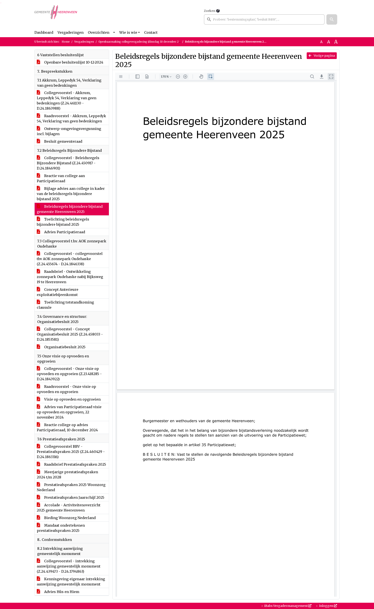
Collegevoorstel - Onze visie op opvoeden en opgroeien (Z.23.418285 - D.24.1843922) (69, 373)
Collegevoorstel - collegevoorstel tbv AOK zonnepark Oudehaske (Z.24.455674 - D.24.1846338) (70, 258)
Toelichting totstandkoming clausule (65, 305)
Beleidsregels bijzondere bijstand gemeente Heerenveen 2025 (70, 209)
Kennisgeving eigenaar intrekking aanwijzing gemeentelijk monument (71, 581)
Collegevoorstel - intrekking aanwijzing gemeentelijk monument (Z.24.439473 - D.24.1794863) (68, 566)
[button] (331, 19)
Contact (151, 32)
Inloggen (326, 606)
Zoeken (209, 11)
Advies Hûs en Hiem (61, 592)
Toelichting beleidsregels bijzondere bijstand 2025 (63, 222)
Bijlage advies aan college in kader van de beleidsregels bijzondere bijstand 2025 (71, 193)
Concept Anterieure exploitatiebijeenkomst (57, 292)
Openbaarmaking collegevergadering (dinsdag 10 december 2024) (141, 41)
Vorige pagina (324, 56)
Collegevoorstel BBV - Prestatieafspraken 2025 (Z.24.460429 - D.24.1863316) (71, 451)
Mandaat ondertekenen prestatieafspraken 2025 (61, 528)
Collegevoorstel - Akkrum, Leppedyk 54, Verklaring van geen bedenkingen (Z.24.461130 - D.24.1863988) (66, 100)
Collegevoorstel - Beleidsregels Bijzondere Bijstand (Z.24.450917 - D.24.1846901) (68, 163)
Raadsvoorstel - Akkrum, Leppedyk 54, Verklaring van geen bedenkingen (71, 118)
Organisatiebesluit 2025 (64, 347)
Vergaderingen (71, 32)
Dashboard (43, 32)
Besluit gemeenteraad (62, 141)
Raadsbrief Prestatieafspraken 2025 (74, 464)
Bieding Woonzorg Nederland (69, 518)
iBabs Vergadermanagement (286, 606)
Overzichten (98, 32)
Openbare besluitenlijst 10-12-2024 (73, 62)
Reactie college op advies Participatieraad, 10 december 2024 (67, 427)
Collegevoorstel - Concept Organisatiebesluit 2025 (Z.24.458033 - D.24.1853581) (70, 334)
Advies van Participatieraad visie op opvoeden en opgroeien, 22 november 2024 (69, 412)
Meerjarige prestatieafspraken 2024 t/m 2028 (67, 474)
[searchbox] (264, 19)
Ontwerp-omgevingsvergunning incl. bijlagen (69, 131)
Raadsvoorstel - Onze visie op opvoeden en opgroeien (66, 389)
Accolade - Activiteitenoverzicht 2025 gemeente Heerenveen (68, 507)
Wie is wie (128, 32)
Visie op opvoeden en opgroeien (72, 399)
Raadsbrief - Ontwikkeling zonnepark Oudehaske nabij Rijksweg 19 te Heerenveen (70, 276)
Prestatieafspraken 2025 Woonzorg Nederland (71, 487)
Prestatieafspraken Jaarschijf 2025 (73, 497)
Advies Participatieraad (64, 232)
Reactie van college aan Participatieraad (61, 178)
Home (66, 41)
